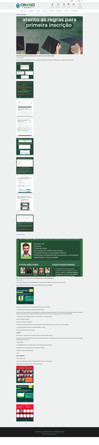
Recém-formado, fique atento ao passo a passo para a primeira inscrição (35, 55)
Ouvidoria (74, 6)
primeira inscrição (20, 234)
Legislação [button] (45, 429)
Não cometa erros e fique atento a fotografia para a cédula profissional (35, 278)
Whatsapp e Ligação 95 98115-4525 (80, 7)
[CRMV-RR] (25, 8)
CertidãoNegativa (64, 6)
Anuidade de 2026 (52, 6)
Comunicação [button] (57, 429)
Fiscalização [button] (51, 429)
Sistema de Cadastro (58, 6)
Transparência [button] (70, 429)
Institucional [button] (28, 429)
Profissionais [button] (34, 429)
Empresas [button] (40, 429)
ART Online (68, 6)
